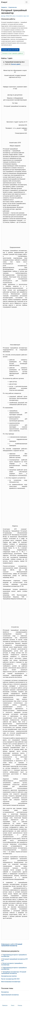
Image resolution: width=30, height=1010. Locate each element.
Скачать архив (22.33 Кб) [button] (10, 50)
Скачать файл (15, 64)
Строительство (12, 7)
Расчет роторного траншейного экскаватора (12, 964)
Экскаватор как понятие (9, 976)
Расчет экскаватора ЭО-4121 (10, 979)
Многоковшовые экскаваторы (10, 981)
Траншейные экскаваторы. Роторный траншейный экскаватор (13, 972)
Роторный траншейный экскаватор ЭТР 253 (14, 959)
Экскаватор (5, 992)
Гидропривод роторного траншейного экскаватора (14, 968)
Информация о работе (11, 944)
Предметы (4, 7)
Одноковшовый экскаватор (10, 994)
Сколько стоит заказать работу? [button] (12, 53)
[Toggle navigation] (26, 2)
